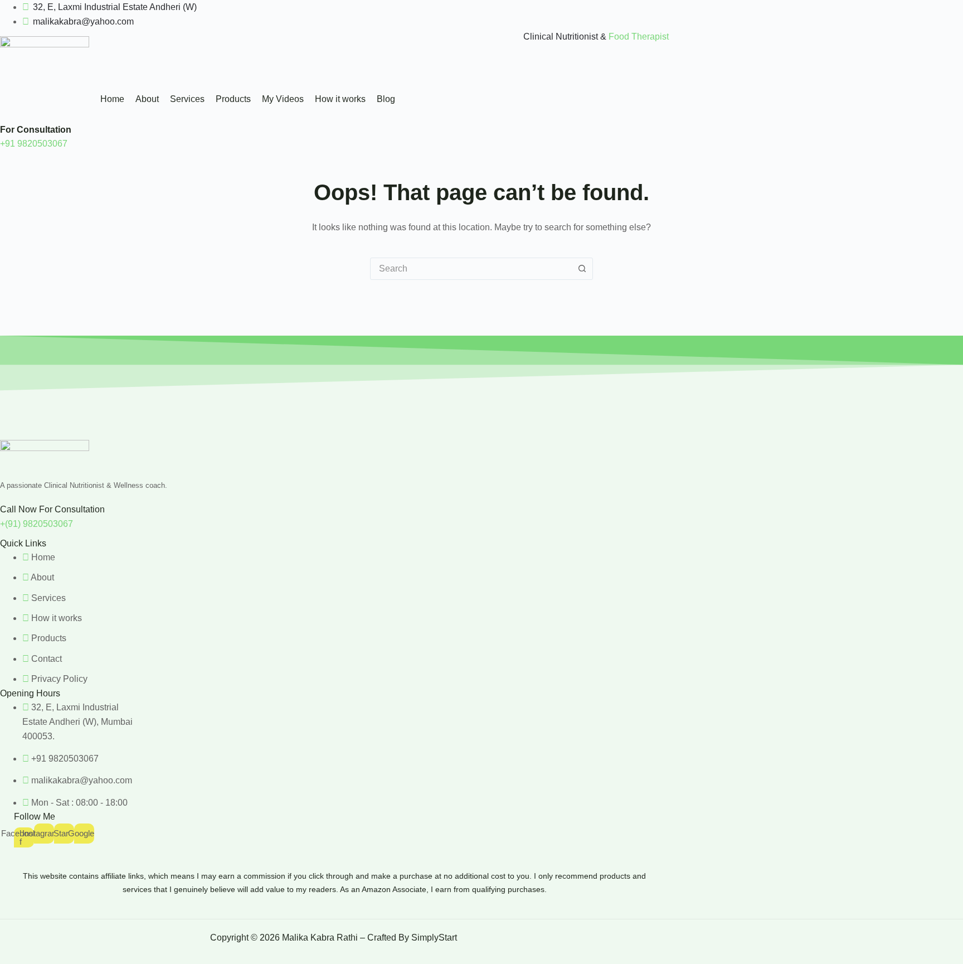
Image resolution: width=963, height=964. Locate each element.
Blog (386, 99)
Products (233, 99)
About (147, 99)
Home (112, 99)
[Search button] (581, 268)
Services (187, 99)
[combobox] (471, 269)
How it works (340, 99)
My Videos (283, 99)
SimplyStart (435, 937)
